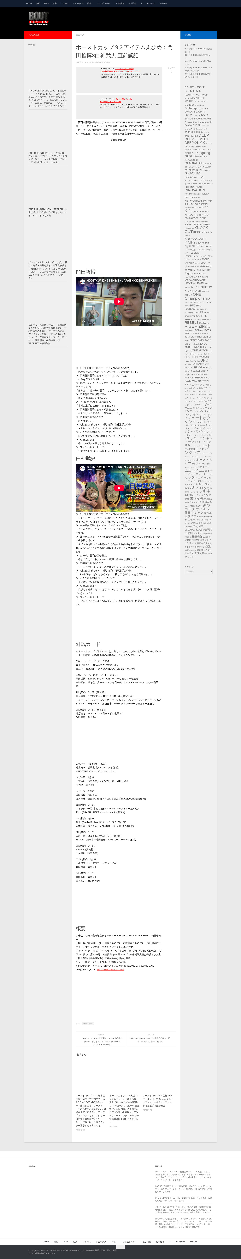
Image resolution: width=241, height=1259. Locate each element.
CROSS (198, 132)
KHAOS (189, 214)
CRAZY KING (190, 132)
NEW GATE (200, 280)
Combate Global (201, 129)
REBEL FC (189, 320)
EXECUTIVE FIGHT (205, 150)
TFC (206, 347)
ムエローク (199, 474)
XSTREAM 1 (197, 377)
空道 (208, 546)
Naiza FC (205, 277)
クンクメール (197, 408)
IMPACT (201, 184)
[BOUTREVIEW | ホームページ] (39, 18)
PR (202, 312)
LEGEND (199, 246)
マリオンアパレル (191, 467)
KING (194, 221)
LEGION (195, 253)
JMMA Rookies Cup (193, 208)
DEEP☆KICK (195, 143)
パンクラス (197, 451)
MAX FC (197, 263)
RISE (189, 326)
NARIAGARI (190, 280)
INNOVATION (195, 190)
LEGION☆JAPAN (192, 256)
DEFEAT (208, 143)
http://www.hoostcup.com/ (110, 969)
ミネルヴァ (203, 467)
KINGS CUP (189, 228)
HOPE (201, 180)
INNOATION (199, 187)
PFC (193, 305)
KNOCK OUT (196, 230)
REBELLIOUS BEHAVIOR (202, 319)
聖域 (187, 549)
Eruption (188, 150)
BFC (196, 105)
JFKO (187, 204)
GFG (195, 160)
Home (29, 3)
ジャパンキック (198, 431)
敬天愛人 (199, 506)
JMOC (204, 207)
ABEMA (195, 91)
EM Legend (202, 146)
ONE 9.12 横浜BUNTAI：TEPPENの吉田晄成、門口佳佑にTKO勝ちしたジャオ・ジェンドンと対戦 (47, 212)
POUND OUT (202, 309)
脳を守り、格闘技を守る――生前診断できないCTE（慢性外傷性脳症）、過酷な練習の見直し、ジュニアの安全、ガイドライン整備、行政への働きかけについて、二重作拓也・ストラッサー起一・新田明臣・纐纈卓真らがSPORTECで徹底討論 (47, 334)
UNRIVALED (198, 364)
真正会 (200, 543)
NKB (204, 287)
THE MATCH (200, 350)
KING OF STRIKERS (197, 224)
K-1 (188, 210)
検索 (38, 3)
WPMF (187, 378)
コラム (195, 411)
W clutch (196, 371)
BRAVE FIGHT (202, 118)
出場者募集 (198, 498)
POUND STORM (192, 312)
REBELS (192, 322)
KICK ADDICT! (199, 215)
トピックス (78, 3)
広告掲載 (120, 3)
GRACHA (206, 170)
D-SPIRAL (205, 132)
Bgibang (201, 105)
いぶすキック (196, 385)
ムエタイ (192, 470)
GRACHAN (193, 173)
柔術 (195, 526)
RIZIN (200, 326)
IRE (202, 194)
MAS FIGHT (189, 263)
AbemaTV (191, 94)
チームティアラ (196, 446)
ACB (200, 95)
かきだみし (207, 385)
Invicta (197, 194)
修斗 (206, 491)
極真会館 (197, 536)
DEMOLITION (191, 146)
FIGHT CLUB (191, 153)
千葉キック (194, 502)
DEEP (204, 135)
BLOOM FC (200, 112)
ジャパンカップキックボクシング (199, 428)
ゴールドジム (202, 415)
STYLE (188, 347)
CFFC (203, 125)
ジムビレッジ (103, 3)
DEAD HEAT (194, 136)
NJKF (195, 287)
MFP (199, 266)
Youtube (163, 3)
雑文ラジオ (208, 553)
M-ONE (205, 259)
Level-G (203, 256)
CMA (207, 125)
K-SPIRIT (195, 211)
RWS (207, 330)
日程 (89, 3)
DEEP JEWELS (196, 139)
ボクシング (197, 464)
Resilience (204, 323)
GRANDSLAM (191, 177)
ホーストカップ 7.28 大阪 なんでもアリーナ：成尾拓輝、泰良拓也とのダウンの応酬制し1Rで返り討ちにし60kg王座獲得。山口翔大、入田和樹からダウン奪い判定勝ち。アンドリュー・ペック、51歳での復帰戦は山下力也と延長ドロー (124, 1109)
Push (46, 3)
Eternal (194, 150)
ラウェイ (197, 477)
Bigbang (190, 108)
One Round (188, 302)
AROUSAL (197, 101)
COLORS (190, 128)
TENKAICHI (197, 347)
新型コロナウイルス (197, 507)
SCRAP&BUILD (191, 337)
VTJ (207, 364)
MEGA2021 (192, 267)
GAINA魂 (189, 160)
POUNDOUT (191, 309)
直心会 (194, 543)
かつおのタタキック (191, 388)
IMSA (192, 187)
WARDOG (196, 367)
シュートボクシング (198, 420)
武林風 (188, 540)
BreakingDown (191, 122)
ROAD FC (189, 330)
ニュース (65, 3)
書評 (204, 523)
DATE (187, 136)
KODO (197, 232)
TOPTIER (203, 354)
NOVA (206, 291)
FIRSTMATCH (201, 157)
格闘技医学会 (195, 533)
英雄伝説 (194, 550)
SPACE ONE (196, 340)
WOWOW (204, 375)
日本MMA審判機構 (203, 516)
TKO (210, 351)
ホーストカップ (88, 1023)
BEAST (204, 101)
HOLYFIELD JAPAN (191, 180)
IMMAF (194, 184)
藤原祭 (200, 550)
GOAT (199, 170)
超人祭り (207, 550)
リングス (192, 484)
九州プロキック (199, 487)
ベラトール (205, 456)
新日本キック (194, 512)
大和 (201, 502)
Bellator (189, 104)
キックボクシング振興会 (198, 401)
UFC (204, 360)
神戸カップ (200, 547)
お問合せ (132, 3)
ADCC (187, 98)
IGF (189, 183)
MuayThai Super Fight (197, 271)
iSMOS (188, 197)
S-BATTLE (189, 333)
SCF (197, 333)
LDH (192, 246)
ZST (187, 384)
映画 (200, 523)
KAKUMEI (204, 211)
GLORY (200, 166)
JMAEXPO (195, 204)
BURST (196, 125)
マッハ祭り (206, 464)
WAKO (187, 368)
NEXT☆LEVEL (195, 283)
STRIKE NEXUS (198, 343)
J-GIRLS (195, 197)
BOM (188, 115)
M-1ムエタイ (197, 260)
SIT (210, 337)
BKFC (198, 109)
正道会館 (206, 537)
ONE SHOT (197, 302)
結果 (54, 3)
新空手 (192, 516)
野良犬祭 (199, 553)
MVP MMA (197, 277)
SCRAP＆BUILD (202, 337)
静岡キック (190, 556)
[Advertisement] (162, 18)
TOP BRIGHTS (192, 354)
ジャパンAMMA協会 (199, 425)
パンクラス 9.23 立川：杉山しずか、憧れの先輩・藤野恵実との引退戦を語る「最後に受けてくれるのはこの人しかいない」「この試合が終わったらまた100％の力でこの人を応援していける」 (183, 1209)
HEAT (201, 177)
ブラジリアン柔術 (194, 456)
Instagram (150, 3)
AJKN (192, 98)
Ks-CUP (198, 243)
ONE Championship (197, 296)
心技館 (192, 506)
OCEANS (188, 295)
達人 (191, 553)
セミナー (199, 442)
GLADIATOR (193, 163)
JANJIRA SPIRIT (205, 201)
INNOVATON (189, 194)
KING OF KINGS (202, 221)
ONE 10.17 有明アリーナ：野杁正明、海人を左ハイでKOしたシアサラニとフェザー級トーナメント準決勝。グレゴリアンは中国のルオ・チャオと (183, 1189)
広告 (187, 506)
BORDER (197, 115)
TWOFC (203, 357)
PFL (198, 305)
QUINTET (202, 315)
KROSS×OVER (196, 239)
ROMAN (199, 330)
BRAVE (189, 118)
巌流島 (208, 502)
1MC (187, 91)
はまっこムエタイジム (198, 391)
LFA (208, 256)
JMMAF (205, 204)
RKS (207, 327)
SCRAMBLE (203, 333)
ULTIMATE (188, 364)
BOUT (204, 115)
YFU (207, 378)
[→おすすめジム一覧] (124, 69)
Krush (190, 242)
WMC (198, 374)
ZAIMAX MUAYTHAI (200, 381)
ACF (205, 94)
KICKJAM (188, 221)
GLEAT (192, 167)
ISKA (206, 194)
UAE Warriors (195, 361)
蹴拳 (187, 553)
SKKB (187, 340)
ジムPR (201, 421)
